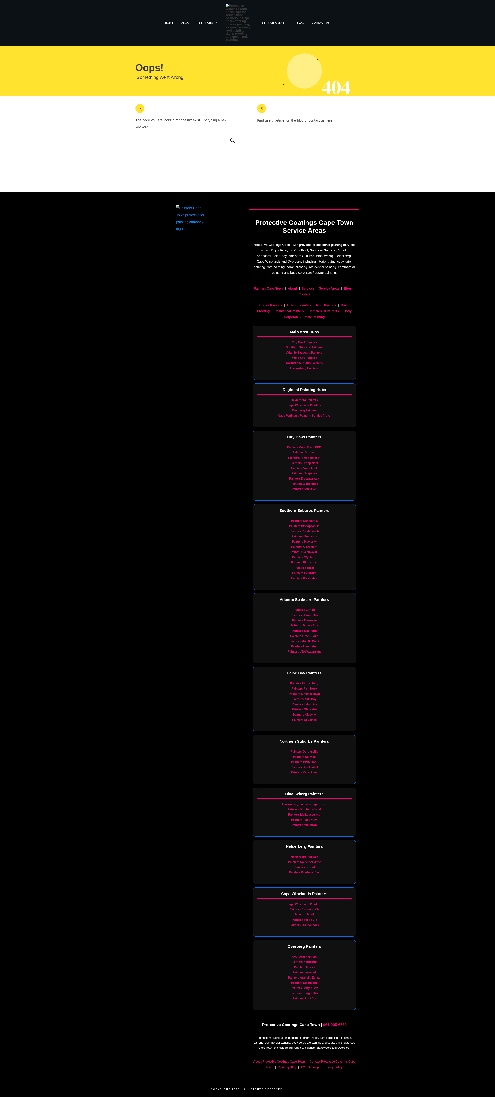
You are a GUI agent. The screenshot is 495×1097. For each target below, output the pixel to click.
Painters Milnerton (304, 825)
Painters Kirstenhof (304, 578)
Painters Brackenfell (304, 767)
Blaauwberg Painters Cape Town (304, 804)
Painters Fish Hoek (304, 688)
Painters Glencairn (304, 709)
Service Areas (329, 288)
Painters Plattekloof (304, 762)
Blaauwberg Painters (304, 368)
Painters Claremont (304, 546)
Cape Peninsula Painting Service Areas (304, 415)
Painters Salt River (304, 489)
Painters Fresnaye (304, 620)
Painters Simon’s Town (304, 693)
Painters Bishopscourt (304, 526)
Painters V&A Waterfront (304, 651)
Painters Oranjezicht (304, 463)
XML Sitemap (310, 1067)
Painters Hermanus (304, 961)
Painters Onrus (304, 967)
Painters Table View (304, 819)
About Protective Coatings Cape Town (279, 1061)
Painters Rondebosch (304, 531)
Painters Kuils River (304, 772)
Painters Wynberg (304, 557)
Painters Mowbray (304, 541)
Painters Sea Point (304, 630)
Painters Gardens (304, 452)
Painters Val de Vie (304, 919)
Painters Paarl (304, 914)
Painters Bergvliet (304, 572)
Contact (304, 294)
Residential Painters (289, 311)
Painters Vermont (304, 972)
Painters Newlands (304, 536)
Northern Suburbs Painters (304, 363)
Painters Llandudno (304, 646)
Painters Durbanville (304, 751)
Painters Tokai (304, 567)
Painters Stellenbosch (304, 909)
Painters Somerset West (304, 861)
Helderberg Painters (304, 399)
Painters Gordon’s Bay (304, 872)
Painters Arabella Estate (304, 977)
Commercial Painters (323, 311)
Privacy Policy (333, 1067)
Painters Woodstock (304, 483)
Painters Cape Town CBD (304, 447)
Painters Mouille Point (304, 641)
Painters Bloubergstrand (304, 809)
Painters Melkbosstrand (304, 814)
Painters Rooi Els (304, 998)
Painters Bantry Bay (304, 625)
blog (300, 120)
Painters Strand (304, 867)
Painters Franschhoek (304, 925)
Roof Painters (326, 305)
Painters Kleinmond (304, 982)
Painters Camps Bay (304, 615)
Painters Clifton (304, 609)
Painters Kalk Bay (304, 699)
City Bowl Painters (304, 342)
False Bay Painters (304, 357)
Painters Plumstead (304, 562)
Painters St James (304, 719)
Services (308, 288)
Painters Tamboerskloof (304, 457)
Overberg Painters (304, 410)
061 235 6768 (335, 1025)
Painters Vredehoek (304, 468)
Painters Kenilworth (304, 552)
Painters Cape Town (268, 288)
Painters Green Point (304, 636)
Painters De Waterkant (304, 478)
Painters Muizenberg (304, 683)
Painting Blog (287, 1067)
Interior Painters (270, 305)
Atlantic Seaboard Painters (304, 352)
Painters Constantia (304, 520)
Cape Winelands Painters (304, 405)
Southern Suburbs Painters (304, 347)
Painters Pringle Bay (304, 993)
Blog (347, 288)
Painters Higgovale (304, 473)
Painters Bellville (304, 756)
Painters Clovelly (304, 714)
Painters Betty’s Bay (304, 988)
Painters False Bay (304, 704)
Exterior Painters (299, 305)
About (292, 288)
